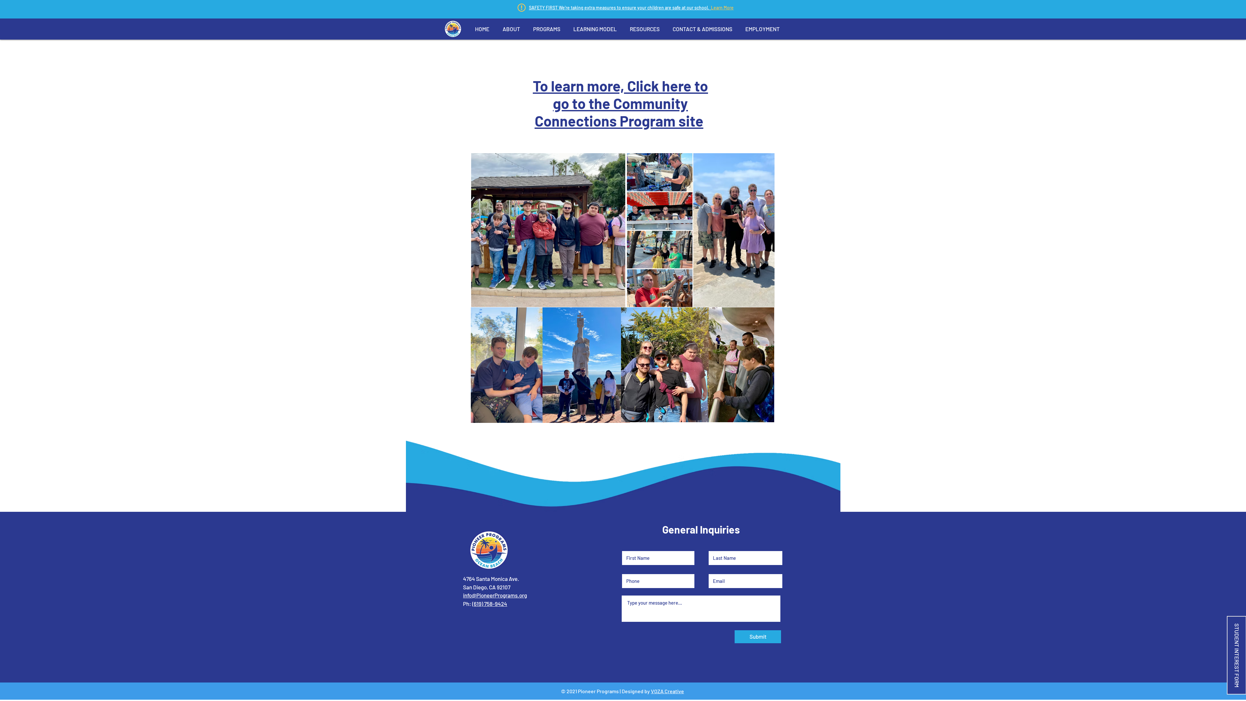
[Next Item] (763, 230)
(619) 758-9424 (489, 603)
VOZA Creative (667, 691)
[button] (511, 28)
